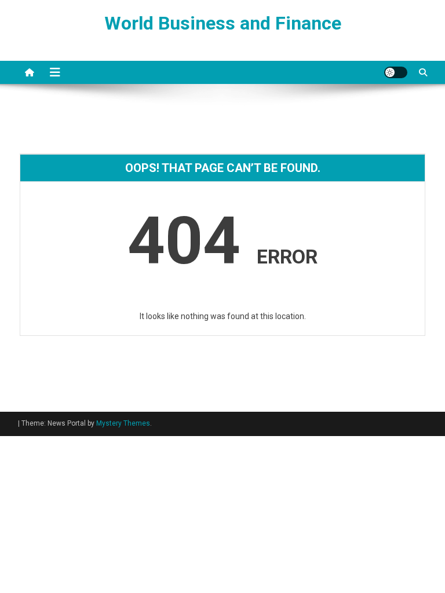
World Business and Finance (222, 23)
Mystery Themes (123, 423)
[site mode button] (395, 72)
